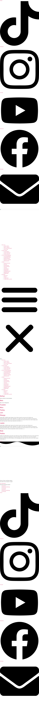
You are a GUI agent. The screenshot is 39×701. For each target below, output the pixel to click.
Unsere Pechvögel (7, 252)
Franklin (3, 405)
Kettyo (2, 396)
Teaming (5, 267)
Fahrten (5, 276)
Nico (2, 407)
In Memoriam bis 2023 (8, 279)
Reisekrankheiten (7, 258)
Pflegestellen (6, 273)
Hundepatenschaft (7, 271)
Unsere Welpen (6, 251)
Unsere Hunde (4, 250)
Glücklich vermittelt (7, 259)
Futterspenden (6, 265)
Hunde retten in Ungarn (4, 243)
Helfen (3, 377)
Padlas (2, 433)
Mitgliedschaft (6, 272)
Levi (1, 413)
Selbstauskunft (6, 260)
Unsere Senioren (7, 369)
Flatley (2, 410)
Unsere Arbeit (6, 361)
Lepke (2, 423)
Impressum (4, 485)
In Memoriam (6, 277)
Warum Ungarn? (7, 247)
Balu (2, 400)
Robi (2, 431)
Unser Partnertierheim (8, 248)
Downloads (4, 488)
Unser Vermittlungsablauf (6, 255)
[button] (19, 319)
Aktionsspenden (7, 266)
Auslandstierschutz (7, 257)
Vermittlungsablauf (7, 256)
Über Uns (3, 244)
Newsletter (6, 275)
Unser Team (6, 249)
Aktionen (5, 264)
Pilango (2, 415)
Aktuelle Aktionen (7, 263)
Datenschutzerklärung (6, 486)
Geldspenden (6, 269)
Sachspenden (6, 268)
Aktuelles (3, 274)
